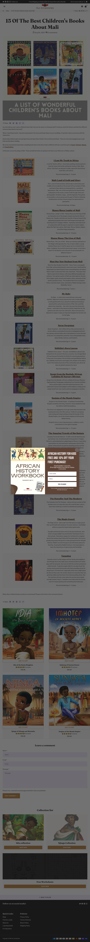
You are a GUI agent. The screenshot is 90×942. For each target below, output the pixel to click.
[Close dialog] (77, 449)
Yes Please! (62, 484)
